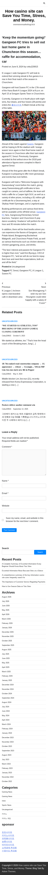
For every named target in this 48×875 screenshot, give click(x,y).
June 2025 (6, 658)
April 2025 (5, 667)
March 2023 (6, 764)
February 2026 (7, 623)
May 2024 (5, 716)
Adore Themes (8, 871)
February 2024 (7, 729)
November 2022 (8, 777)
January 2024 (7, 733)
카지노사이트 (8, 835)
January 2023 (7, 773)
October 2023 (7, 746)
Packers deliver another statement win (18, 405)
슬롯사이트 (7, 841)
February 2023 (7, 768)
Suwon (30, 144)
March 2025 (6, 672)
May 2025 (5, 663)
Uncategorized (18, 267)
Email (5, 493)
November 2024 (8, 689)
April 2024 (5, 720)
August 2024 (6, 702)
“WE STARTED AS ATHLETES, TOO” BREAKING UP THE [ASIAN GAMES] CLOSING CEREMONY (20, 328)
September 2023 (8, 751)
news (4, 801)
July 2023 (5, 759)
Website (5, 506)
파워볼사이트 (8, 838)
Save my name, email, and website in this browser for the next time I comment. (24, 519)
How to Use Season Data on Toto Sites (16, 586)
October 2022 (7, 781)
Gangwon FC (25, 270)
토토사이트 (7, 832)
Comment (7, 447)
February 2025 (7, 676)
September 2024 (8, 698)
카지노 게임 (6, 818)
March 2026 (6, 619)
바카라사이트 (8, 845)
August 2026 (6, 597)
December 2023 (8, 737)
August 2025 (6, 650)
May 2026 (5, 610)
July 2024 (5, 707)
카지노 (4, 814)
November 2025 (8, 636)
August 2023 (6, 755)
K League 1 (38, 270)
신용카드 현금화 (9, 851)
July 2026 (5, 601)
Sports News (6, 805)
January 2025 (7, 680)
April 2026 (5, 614)
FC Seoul (14, 270)
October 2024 (7, 694)
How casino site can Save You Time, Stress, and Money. (24, 15)
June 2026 (6, 606)
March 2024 (6, 724)
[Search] (44, 3)
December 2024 (8, 685)
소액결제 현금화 (9, 848)
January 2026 (7, 628)
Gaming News (7, 792)
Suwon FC (7, 274)
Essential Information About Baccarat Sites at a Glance (22, 571)
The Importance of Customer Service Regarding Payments (23, 582)
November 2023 (8, 742)
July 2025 (5, 654)
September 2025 (8, 645)
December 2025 (8, 632)
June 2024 (6, 711)
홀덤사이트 (16, 105)
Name (5, 481)
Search (5, 548)
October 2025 (7, 641)
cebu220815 (32, 67)
